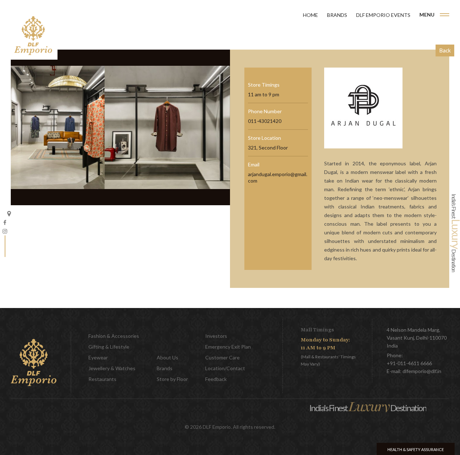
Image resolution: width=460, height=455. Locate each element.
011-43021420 (264, 121)
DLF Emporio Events (383, 15)
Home (310, 15)
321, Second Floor (268, 147)
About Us (167, 357)
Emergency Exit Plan (228, 347)
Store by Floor (172, 379)
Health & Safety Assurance (415, 449)
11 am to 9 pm (263, 94)
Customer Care (222, 357)
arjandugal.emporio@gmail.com (277, 177)
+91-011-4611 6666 (409, 363)
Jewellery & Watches (111, 368)
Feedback (216, 379)
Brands (337, 15)
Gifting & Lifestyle (108, 347)
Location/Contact (225, 368)
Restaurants (102, 379)
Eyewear (98, 357)
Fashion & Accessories (113, 336)
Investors (216, 336)
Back (445, 50)
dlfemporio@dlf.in (421, 371)
